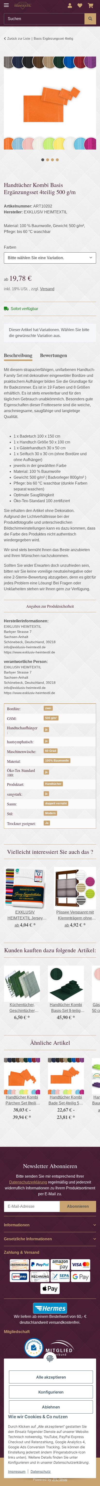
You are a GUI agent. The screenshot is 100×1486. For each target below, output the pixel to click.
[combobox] (50, 258)
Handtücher (53, 784)
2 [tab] (47, 159)
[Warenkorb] (90, 5)
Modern (50, 813)
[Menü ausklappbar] (6, 3)
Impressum (16, 1471)
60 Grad (50, 751)
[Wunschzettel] (80, 5)
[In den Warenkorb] (8, 54)
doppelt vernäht (56, 803)
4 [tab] (57, 159)
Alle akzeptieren (51, 1377)
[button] (70, 5)
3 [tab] (52, 159)
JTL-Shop (59, 1479)
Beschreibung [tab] (18, 355)
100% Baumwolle (57, 760)
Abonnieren (78, 1206)
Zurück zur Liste (18, 38)
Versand (47, 289)
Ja (47, 823)
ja (46, 729)
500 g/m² (51, 718)
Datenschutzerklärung (28, 1182)
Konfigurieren (51, 1392)
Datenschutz (41, 1471)
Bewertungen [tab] (53, 355)
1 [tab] (42, 159)
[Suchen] (90, 18)
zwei (48, 708)
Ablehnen (51, 1407)
